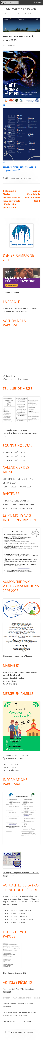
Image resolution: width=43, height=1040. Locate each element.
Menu (39, 2)
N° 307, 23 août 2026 (14, 456)
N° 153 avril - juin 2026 (16, 913)
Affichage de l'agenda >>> (13, 376)
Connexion (28, 1032)
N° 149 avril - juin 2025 (16, 922)
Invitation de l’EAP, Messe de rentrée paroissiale (21, 998)
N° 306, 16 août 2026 (14, 460)
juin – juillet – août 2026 (17, 486)
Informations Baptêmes (17, 500)
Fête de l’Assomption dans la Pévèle (17, 1021)
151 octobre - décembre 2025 (21, 919)
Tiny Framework (15, 1032)
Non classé (27, 178)
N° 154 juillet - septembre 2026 (19, 910)
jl (3, 46)
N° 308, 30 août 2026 (14, 452)
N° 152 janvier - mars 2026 (17, 916)
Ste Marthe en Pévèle (21, 9)
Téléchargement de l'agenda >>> (15, 379)
